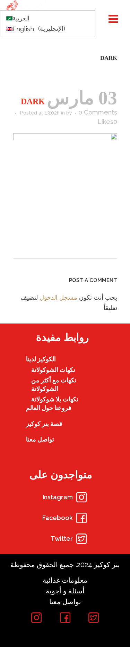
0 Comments (97, 112)
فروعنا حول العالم (48, 407)
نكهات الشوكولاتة (53, 369)
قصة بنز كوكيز (44, 423)
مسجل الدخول (58, 297)
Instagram (58, 497)
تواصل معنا (40, 439)
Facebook (57, 517)
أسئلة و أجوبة (65, 591)
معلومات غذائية (65, 580)
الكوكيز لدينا (41, 359)
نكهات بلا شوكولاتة (54, 399)
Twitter (62, 538)
